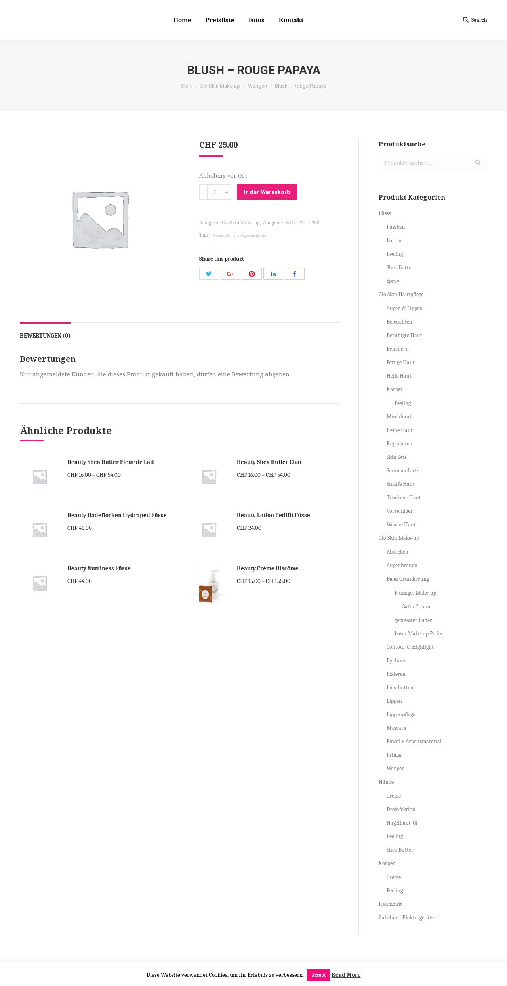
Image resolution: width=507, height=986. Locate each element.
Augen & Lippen (405, 308)
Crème (394, 795)
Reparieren (399, 443)
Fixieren (396, 674)
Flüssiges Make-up (415, 592)
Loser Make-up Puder (419, 633)
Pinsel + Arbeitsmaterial (414, 741)
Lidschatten (400, 687)
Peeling (395, 254)
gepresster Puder (413, 620)
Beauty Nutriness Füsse (99, 568)
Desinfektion (401, 809)
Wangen (257, 86)
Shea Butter (400, 267)
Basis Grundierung (408, 578)
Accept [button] (319, 975)
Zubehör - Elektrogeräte (406, 917)
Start (186, 86)
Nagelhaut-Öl (402, 822)
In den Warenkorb (267, 192)
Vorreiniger (400, 511)
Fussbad (396, 227)
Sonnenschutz (403, 470)
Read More (346, 974)
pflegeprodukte (252, 235)
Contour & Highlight (410, 647)
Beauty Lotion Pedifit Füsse (273, 515)
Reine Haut (400, 430)
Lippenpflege (401, 714)
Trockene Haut (404, 497)
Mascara (396, 728)
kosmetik (221, 235)
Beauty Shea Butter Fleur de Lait (110, 462)
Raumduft (390, 904)
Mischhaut (399, 416)
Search (479, 20)
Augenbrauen (402, 565)
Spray (393, 281)
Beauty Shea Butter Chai (269, 462)
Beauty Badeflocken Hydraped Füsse (117, 515)
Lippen (394, 701)
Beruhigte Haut (404, 335)
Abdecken (397, 552)
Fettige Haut (401, 362)
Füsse (385, 213)
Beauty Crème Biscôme (268, 568)
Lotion (394, 240)
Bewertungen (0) (45, 335)
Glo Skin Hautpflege (401, 294)
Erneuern (398, 348)
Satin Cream (416, 606)
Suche (478, 162)
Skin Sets (396, 457)
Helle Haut (399, 375)
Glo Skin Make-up (220, 86)
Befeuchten (399, 321)
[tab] (45, 331)
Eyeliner (396, 660)
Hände (386, 782)
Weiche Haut (401, 524)
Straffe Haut (401, 484)
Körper (395, 389)
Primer (394, 755)
